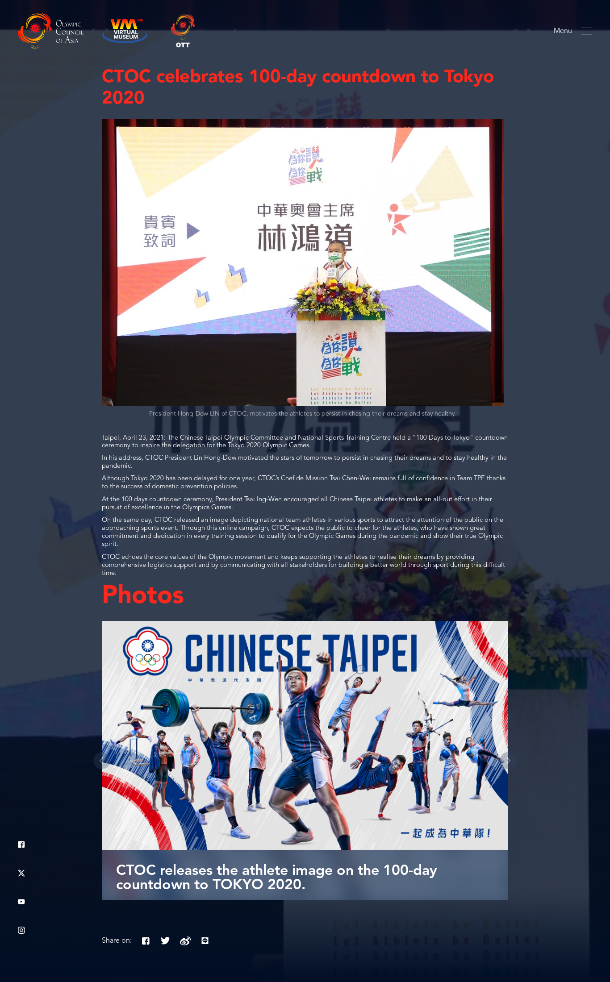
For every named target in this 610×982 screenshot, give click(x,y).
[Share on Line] (205, 941)
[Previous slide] (101, 760)
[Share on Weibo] (185, 941)
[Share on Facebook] (146, 941)
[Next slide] (508, 760)
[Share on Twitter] (165, 941)
